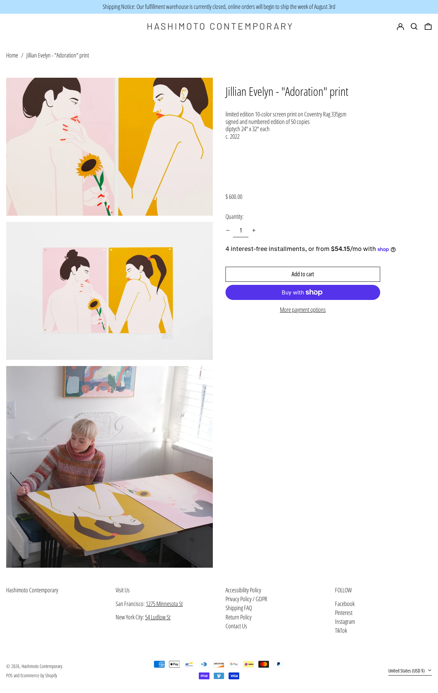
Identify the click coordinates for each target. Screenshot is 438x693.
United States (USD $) (407, 670)
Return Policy (239, 617)
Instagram (345, 622)
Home (12, 55)
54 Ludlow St (157, 617)
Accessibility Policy (243, 590)
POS (9, 675)
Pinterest (343, 613)
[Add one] (253, 230)
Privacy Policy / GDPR (246, 599)
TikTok (341, 630)
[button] (428, 26)
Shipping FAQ (239, 608)
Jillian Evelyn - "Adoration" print (57, 55)
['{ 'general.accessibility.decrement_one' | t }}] (227, 230)
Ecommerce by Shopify (39, 675)
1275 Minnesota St (164, 604)
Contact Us (236, 626)
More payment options (303, 310)
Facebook (345, 604)
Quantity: (235, 216)
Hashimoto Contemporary (32, 590)
